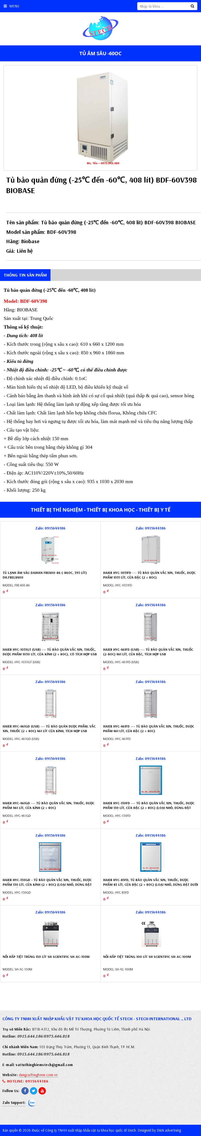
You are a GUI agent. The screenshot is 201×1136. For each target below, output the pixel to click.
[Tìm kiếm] (192, 6)
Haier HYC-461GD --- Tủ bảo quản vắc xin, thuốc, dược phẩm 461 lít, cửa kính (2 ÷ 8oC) (48, 805)
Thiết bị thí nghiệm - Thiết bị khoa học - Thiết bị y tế (100, 509)
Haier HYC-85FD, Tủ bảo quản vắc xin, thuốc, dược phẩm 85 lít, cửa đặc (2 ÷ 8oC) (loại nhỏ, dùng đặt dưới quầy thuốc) (150, 885)
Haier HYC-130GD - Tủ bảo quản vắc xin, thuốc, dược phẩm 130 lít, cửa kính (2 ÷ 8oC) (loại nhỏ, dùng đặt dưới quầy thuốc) (47, 885)
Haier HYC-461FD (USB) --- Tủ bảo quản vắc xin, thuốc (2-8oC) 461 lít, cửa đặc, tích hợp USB (148, 652)
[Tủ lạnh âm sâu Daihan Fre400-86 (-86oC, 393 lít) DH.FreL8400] (50, 550)
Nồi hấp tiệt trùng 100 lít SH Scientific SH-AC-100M (147, 956)
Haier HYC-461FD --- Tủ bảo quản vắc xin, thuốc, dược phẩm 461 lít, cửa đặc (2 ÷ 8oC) (148, 728)
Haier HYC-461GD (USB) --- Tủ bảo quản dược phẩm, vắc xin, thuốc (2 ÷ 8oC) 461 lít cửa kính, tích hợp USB (49, 728)
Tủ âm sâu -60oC (100, 53)
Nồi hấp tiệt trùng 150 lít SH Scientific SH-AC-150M (46, 956)
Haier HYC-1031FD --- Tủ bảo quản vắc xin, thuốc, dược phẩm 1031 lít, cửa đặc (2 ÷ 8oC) (149, 575)
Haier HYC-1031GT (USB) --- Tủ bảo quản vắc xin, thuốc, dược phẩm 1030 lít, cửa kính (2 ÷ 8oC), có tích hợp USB (50, 652)
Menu (14, 6)
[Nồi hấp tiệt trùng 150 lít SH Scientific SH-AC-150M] (50, 934)
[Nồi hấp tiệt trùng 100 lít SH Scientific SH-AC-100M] (150, 934)
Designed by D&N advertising (159, 1130)
